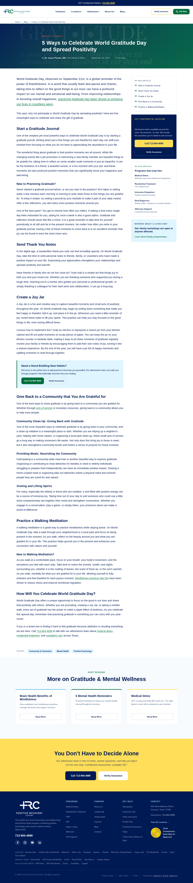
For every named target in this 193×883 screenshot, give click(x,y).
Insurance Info (128, 812)
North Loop (76, 852)
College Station (103, 860)
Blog (122, 11)
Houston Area (30, 852)
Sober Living (71, 827)
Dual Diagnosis (153, 202)
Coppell (85, 864)
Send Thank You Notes (148, 91)
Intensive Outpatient (145, 193)
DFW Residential (53, 864)
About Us (109, 11)
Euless (65, 864)
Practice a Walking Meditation (151, 107)
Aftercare (70, 832)
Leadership (99, 812)
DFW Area (39, 864)
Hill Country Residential (52, 860)
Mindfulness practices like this (92, 578)
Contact (97, 832)
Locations (76, 11)
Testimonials (99, 817)
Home (17, 22)
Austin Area (35, 860)
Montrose (65, 852)
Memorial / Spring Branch (121, 852)
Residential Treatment (145, 185)
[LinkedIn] (39, 842)
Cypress (96, 852)
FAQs (124, 832)
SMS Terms (124, 876)
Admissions (93, 11)
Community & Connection (40, 651)
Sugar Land (139, 852)
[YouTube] (32, 842)
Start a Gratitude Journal (149, 85)
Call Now (183, 11)
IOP (67, 822)
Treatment (60, 11)
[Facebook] (17, 842)
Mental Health (63, 651)
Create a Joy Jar (145, 96)
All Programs (71, 837)
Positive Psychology (83, 651)
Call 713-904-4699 (32, 381)
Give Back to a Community (150, 101)
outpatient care (54, 635)
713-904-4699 (108, 3)
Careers (97, 822)
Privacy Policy (108, 876)
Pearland (86, 852)
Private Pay (127, 822)
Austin (66, 860)
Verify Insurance (161, 11)
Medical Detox (152, 176)
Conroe (164, 852)
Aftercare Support (146, 210)
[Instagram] (25, 842)
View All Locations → (160, 822)
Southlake (75, 864)
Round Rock (77, 860)
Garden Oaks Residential (49, 852)
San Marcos (89, 860)
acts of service (44, 408)
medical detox (105, 631)
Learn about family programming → (152, 237)
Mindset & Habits (52, 36)
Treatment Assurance (132, 827)
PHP (68, 817)
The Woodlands (152, 852)
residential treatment (28, 635)
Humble (105, 852)
